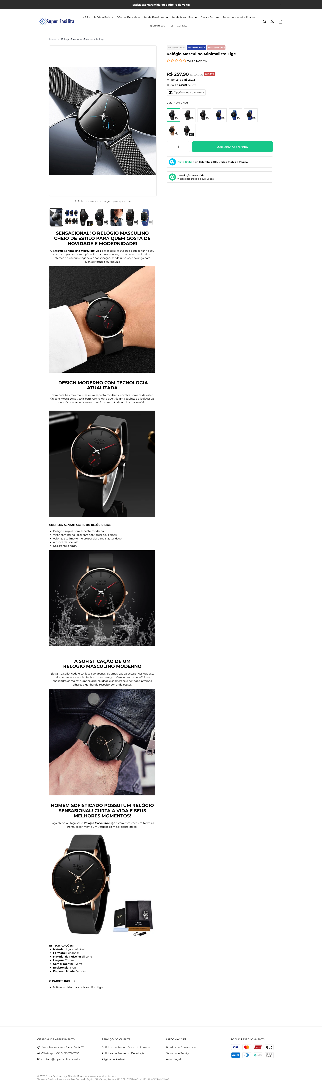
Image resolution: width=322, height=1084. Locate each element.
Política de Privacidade (181, 1047)
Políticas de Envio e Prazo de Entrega (126, 1047)
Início (52, 38)
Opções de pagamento (189, 92)
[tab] (56, 217)
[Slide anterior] (38, 5)
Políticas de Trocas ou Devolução (123, 1053)
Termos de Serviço (178, 1053)
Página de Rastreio (114, 1059)
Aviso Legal (173, 1059)
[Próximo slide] (281, 5)
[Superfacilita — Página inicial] (56, 21)
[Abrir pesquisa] (265, 22)
